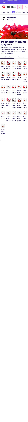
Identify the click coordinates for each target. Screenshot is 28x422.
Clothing (11, 12)
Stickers (18, 12)
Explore (3, 12)
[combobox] (20, 7)
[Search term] (20, 6)
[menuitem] (3, 12)
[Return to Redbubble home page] (9, 7)
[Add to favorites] (22, 41)
